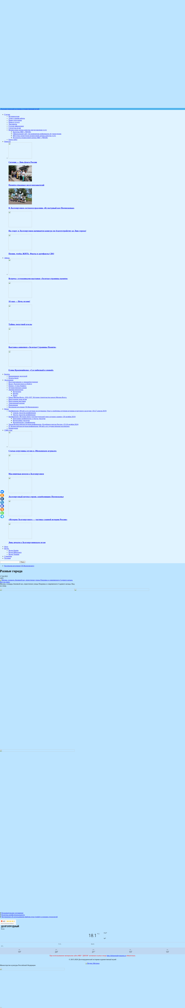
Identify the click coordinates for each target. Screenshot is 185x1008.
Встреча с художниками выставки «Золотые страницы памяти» (38, 278)
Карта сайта (13, 139)
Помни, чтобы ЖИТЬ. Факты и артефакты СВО (31, 254)
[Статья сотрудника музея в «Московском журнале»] (20, 447)
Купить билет (14, 378)
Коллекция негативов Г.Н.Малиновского (23, 407)
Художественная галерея (18, 388)
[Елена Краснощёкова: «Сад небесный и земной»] (20, 366)
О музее (7, 114)
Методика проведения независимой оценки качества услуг (34, 136)
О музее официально (16, 126)
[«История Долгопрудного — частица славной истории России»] (20, 515)
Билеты (7, 374)
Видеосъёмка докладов (21, 420)
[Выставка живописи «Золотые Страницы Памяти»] (20, 343)
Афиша (7, 258)
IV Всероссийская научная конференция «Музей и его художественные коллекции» (39, 426)
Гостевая (7, 558)
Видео (6, 548)
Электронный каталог (17, 403)
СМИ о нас (8, 430)
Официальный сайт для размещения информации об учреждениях (37, 134)
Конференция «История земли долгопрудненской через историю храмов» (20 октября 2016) (42, 417)
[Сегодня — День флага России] (20, 158)
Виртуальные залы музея (18, 399)
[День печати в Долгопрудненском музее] (20, 538)
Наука (6, 409)
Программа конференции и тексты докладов (29, 418)
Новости (7, 141)
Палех (15, 395)
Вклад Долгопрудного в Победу (20, 384)
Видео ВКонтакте (15, 552)
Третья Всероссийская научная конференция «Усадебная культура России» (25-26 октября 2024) (43, 424)
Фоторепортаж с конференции (24, 422)
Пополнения (13, 405)
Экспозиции (8, 380)
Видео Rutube (14, 550)
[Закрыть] (1, 1007)
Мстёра (15, 393)
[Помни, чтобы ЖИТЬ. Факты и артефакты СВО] (20, 249)
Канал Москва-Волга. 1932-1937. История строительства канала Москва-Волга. (38, 397)
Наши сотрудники (15, 120)
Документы (13, 124)
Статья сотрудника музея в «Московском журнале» (33, 451)
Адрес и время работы (17, 118)
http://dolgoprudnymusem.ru (116, 956)
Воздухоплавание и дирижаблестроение (23, 382)
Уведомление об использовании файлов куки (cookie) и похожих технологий (29, 917)
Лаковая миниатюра (16, 390)
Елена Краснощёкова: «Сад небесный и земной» (31, 370)
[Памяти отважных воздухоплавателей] (20, 181)
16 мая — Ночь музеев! (19, 301)
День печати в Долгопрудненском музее (27, 542)
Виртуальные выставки (17, 401)
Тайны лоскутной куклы (20, 324)
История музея (14, 116)
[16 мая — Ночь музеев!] (20, 297)
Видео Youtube (14, 554)
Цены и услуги (14, 122)
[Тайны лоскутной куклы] (20, 320)
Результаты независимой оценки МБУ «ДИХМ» (30, 138)
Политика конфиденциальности (13, 915)
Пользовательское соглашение (12, 913)
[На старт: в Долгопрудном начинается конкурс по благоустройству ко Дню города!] (20, 227)
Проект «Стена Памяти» (17, 386)
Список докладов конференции (24, 413)
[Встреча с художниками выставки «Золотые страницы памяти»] (20, 274)
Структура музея (15, 128)
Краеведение (13, 428)
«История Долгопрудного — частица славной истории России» (38, 519)
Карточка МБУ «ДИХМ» (22, 132)
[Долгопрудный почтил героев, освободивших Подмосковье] (20, 492)
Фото (6, 547)
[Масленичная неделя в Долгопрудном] (20, 470)
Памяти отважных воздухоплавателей (26, 185)
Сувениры (8, 556)
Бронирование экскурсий (18, 376)
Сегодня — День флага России (23, 162)
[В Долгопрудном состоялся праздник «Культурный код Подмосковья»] (20, 204)
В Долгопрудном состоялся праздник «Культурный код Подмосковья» (41, 208)
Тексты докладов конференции (24, 415)
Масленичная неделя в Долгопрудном (26, 474)
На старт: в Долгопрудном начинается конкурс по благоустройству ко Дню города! (47, 231)
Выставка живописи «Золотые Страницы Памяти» (32, 347)
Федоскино (17, 391)
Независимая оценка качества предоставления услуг (28, 130)
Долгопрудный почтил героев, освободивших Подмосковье (36, 497)
